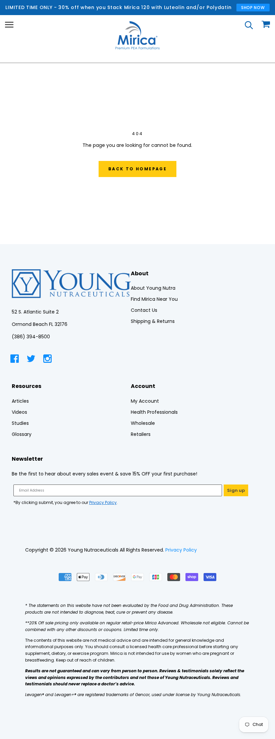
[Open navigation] (9, 24)
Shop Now (253, 7)
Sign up (236, 490)
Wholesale (143, 423)
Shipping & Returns (153, 321)
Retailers (141, 434)
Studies (20, 423)
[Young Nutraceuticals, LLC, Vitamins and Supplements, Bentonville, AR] (223, 550)
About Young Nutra (153, 288)
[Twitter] (31, 359)
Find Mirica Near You (154, 299)
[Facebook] (14, 359)
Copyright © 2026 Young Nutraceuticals (71, 550)
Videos (19, 412)
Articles (20, 401)
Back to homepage (137, 169)
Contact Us (144, 310)
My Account (145, 401)
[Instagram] (47, 359)
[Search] (249, 24)
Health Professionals (154, 412)
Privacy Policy (103, 502)
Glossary (22, 434)
